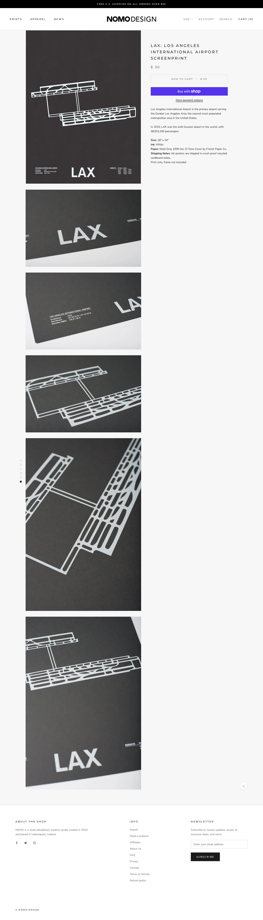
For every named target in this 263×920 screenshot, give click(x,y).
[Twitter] (25, 842)
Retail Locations (139, 836)
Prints (16, 19)
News (59, 19)
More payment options (189, 100)
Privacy (134, 861)
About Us (135, 849)
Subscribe (205, 856)
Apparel (38, 19)
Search (225, 19)
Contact (134, 868)
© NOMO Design (27, 909)
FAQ (132, 855)
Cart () (245, 19)
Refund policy (138, 880)
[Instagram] (34, 842)
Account (206, 19)
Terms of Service (140, 874)
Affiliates (135, 842)
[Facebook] (16, 842)
